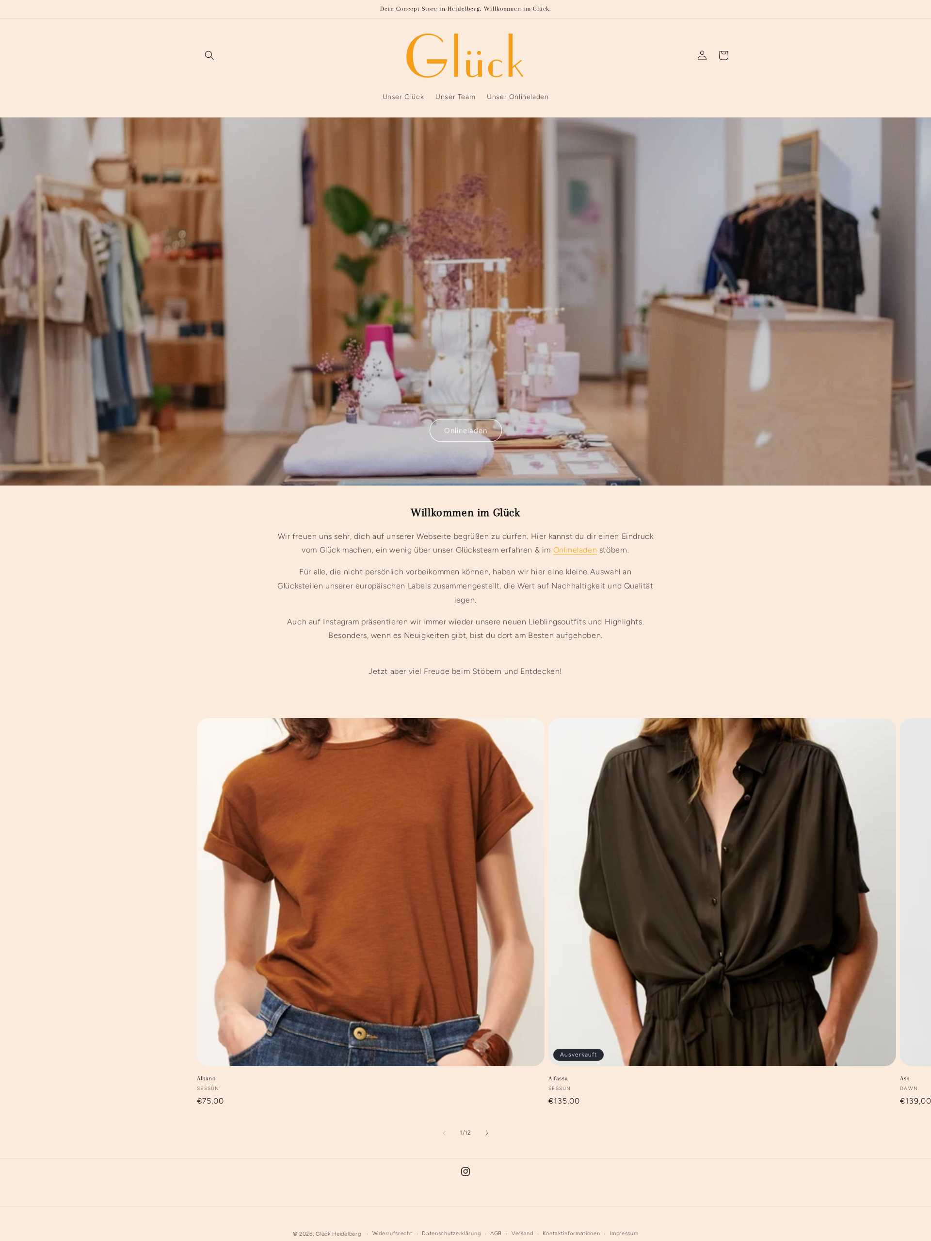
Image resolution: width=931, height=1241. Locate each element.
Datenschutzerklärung (451, 1233)
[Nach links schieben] (444, 1133)
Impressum (624, 1233)
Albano (206, 1078)
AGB (496, 1233)
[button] (209, 55)
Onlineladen (465, 430)
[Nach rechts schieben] (487, 1133)
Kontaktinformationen (571, 1233)
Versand (522, 1233)
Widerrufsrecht (392, 1233)
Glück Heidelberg (338, 1234)
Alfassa (558, 1078)
